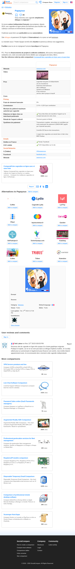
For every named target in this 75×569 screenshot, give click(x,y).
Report (31, 186)
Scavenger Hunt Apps (12, 514)
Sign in (65, 2)
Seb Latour (18, 343)
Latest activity (53, 545)
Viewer (13, 308)
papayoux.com (41, 68)
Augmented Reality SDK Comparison (17, 420)
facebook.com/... (42, 154)
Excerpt (13, 294)
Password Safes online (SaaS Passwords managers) (19, 402)
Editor (41, 308)
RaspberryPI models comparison (16, 458)
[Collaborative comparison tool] (7, 2)
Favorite (16, 15)
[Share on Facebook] (40, 186)
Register (57, 2)
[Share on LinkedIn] (46, 186)
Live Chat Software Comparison (15, 383)
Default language (44, 305)
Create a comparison (40, 2)
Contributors (15, 315)
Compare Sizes (47, 2)
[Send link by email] (37, 186)
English (71, 2)
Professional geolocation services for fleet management (19, 439)
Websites (8, 7)
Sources (13, 299)
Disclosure (40, 545)
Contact (39, 550)
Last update (15, 311)
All (2, 7)
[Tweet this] (43, 186)
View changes (15, 325)
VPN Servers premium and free (15, 364)
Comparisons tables (23, 550)
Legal (39, 547)
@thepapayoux (41, 151)
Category (14, 305)
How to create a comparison (25, 545)
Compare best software (24, 547)
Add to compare (33, 191)
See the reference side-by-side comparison (17, 57)
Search (37, 2)
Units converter (21, 553)
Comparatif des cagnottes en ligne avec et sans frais (52, 57)
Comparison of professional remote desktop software (17, 496)
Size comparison (22, 556)
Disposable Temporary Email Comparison (19, 476)
